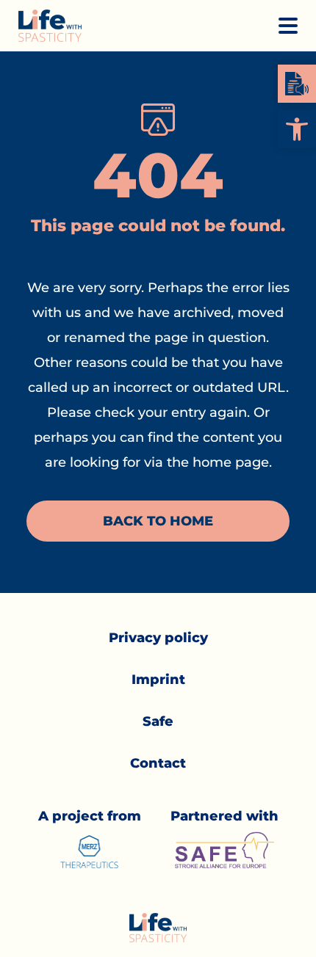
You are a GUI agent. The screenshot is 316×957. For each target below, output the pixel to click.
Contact (158, 763)
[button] (297, 129)
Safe (158, 721)
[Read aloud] (297, 84)
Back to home (158, 521)
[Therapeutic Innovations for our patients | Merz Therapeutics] (89, 851)
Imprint (158, 680)
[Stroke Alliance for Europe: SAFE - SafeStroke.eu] (224, 850)
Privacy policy (158, 638)
